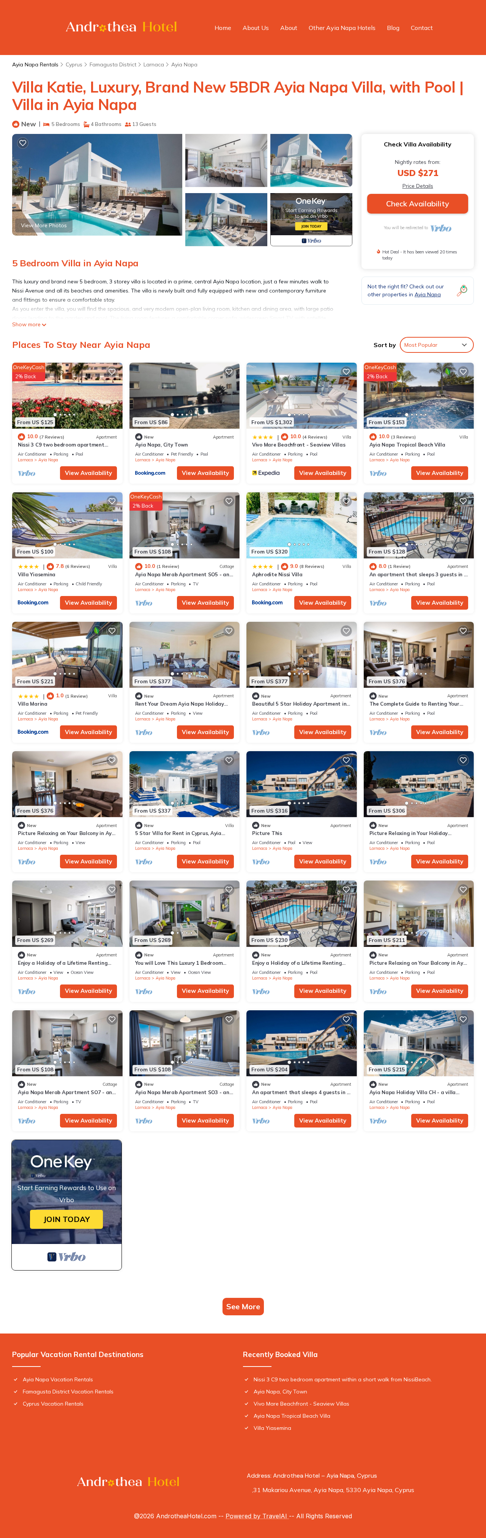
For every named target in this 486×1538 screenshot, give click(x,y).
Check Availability (417, 203)
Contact (422, 27)
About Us (256, 27)
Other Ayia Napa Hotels (342, 27)
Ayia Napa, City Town (161, 445)
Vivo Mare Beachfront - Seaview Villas (298, 445)
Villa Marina (32, 704)
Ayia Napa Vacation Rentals (58, 1379)
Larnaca (154, 64)
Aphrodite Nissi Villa (277, 574)
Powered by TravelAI (257, 1516)
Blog (393, 27)
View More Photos (44, 225)
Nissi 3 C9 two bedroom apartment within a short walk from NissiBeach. (343, 1379)
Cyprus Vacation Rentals (53, 1403)
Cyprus (74, 64)
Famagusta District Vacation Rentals (68, 1391)
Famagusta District (113, 64)
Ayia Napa (184, 64)
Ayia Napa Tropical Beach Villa (407, 445)
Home (223, 27)
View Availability (88, 472)
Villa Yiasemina (36, 574)
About (288, 27)
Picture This (267, 833)
